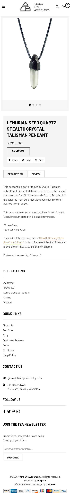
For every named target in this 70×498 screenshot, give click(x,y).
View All (7, 302)
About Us (8, 325)
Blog (5, 335)
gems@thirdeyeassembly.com (25, 378)
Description (15, 174)
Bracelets (8, 287)
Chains (7, 297)
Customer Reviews (13, 340)
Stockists (8, 350)
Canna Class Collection (16, 292)
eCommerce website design (28, 484)
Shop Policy (9, 355)
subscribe (13, 457)
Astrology (8, 282)
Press (6, 345)
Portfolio (8, 330)
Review (36, 174)
